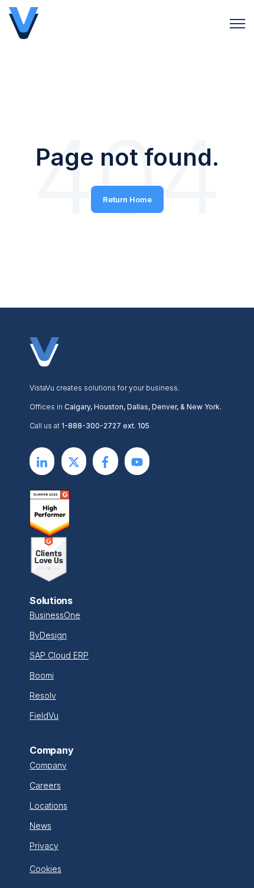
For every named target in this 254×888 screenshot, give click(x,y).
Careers (45, 785)
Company (48, 765)
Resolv (43, 695)
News (40, 826)
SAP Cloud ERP (59, 655)
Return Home (127, 199)
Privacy (44, 846)
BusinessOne (55, 615)
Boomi (42, 675)
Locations (48, 805)
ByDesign (48, 635)
